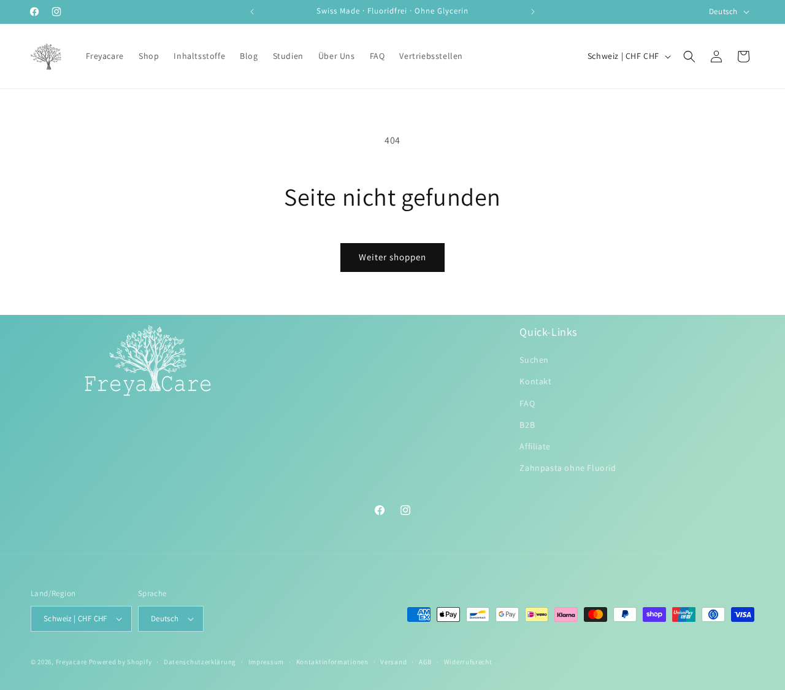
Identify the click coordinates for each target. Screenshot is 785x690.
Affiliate (534, 446)
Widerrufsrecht (468, 661)
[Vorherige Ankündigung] (252, 11)
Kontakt (535, 381)
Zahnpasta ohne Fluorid (567, 467)
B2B (527, 424)
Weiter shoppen (392, 257)
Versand (393, 661)
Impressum (266, 661)
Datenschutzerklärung (200, 661)
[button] (689, 56)
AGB (425, 661)
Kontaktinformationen (332, 661)
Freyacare (71, 661)
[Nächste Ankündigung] (532, 11)
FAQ (527, 403)
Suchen (534, 359)
